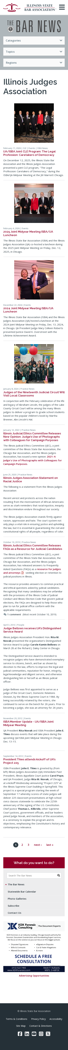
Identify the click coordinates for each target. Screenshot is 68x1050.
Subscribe (13, 905)
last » (49, 845)
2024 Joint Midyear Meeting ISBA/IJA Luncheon (28, 310)
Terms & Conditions (16, 1018)
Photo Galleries (17, 898)
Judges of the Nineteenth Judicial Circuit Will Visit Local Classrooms (34, 394)
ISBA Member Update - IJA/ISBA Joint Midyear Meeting (28, 723)
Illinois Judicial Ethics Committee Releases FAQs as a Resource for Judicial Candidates (32, 547)
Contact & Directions (40, 1025)
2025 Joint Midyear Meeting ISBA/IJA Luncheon (28, 233)
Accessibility (56, 1018)
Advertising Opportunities (34, 975)
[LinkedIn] (26, 1033)
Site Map (21, 1025)
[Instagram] (41, 1033)
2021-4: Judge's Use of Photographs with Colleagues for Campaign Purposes (32, 460)
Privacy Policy (38, 1018)
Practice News (27, 388)
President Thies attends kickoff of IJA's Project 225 (29, 761)
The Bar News (16, 884)
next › (38, 845)
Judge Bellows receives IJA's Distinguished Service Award (32, 630)
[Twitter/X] (48, 1033)
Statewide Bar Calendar (22, 891)
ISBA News (42, 148)
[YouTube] (34, 1033)
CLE (24, 148)
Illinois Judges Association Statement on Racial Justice (30, 479)
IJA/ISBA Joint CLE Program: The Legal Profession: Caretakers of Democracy (29, 153)
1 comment (14, 614)
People (20, 624)
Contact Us (14, 912)
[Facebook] (19, 1033)
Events (32, 148)
